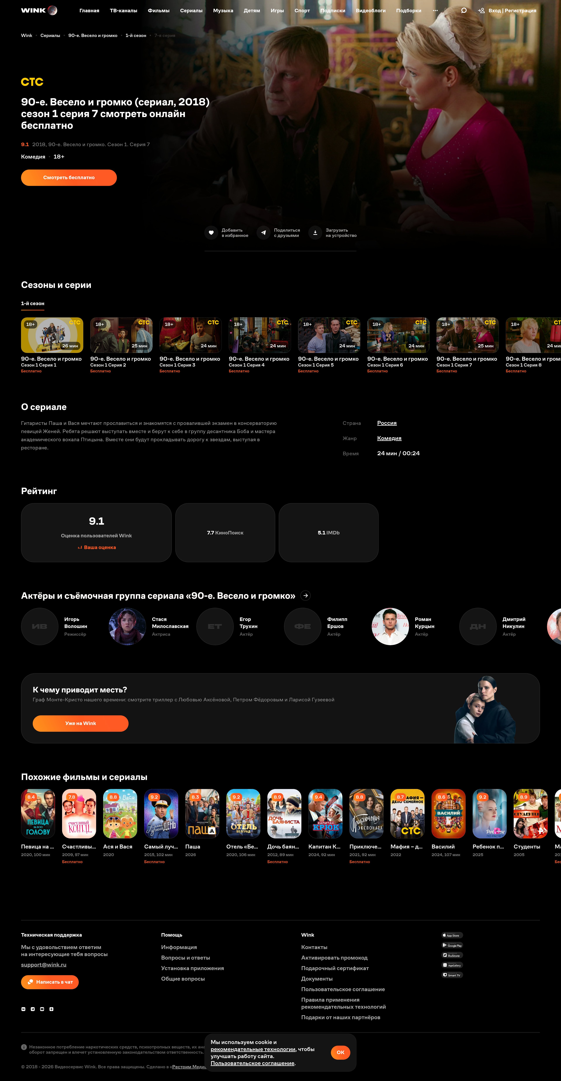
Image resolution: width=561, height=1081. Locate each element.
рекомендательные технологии (253, 1049)
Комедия (389, 438)
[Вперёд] (550, 335)
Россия (387, 423)
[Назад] (10, 335)
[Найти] (464, 10)
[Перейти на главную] (39, 10)
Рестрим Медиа (189, 1066)
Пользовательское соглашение (252, 1063)
